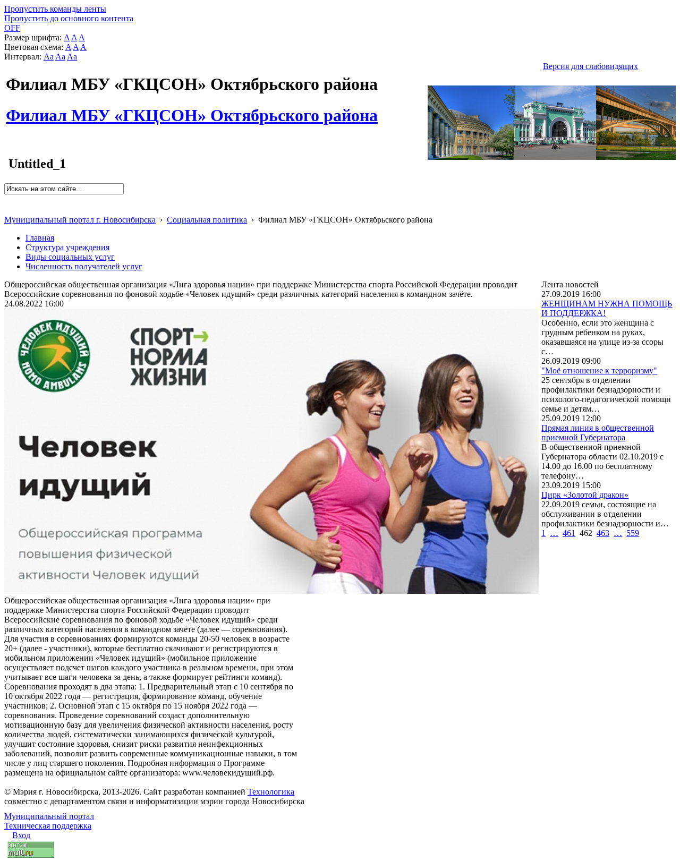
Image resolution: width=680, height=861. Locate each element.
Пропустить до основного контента (68, 18)
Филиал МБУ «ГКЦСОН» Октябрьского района (192, 109)
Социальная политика (207, 219)
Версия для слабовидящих (590, 66)
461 (569, 533)
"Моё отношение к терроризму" (599, 370)
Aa (49, 56)
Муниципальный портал (49, 816)
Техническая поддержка (47, 825)
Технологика (271, 791)
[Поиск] (7, 198)
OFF (12, 27)
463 (603, 533)
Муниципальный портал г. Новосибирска (80, 219)
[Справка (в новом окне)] (8, 208)
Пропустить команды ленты (55, 8)
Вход (21, 835)
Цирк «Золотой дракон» (584, 494)
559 (632, 533)
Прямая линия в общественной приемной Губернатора (597, 432)
